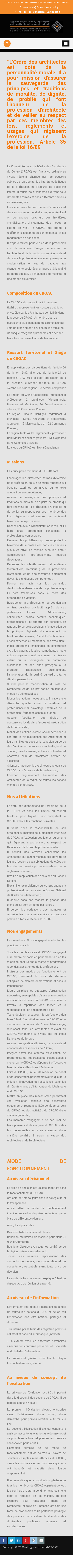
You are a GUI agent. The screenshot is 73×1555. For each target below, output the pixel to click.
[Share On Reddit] (33, 1540)
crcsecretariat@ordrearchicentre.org (38, 7)
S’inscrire (39, 11)
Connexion (53, 11)
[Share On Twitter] (11, 1540)
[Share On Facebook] (3, 1540)
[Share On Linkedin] (18, 1540)
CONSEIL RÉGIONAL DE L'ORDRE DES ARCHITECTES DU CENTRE (37, 2)
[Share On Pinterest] (26, 1540)
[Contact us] (40, 1540)
